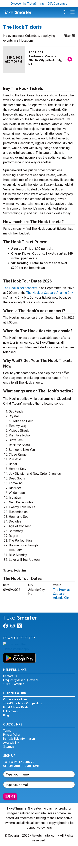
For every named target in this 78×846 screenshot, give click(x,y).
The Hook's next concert (20, 288)
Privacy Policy (11, 734)
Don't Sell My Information (19, 738)
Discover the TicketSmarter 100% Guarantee (39, 3)
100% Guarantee (13, 684)
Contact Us (10, 676)
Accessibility (11, 742)
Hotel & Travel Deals (15, 707)
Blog (6, 715)
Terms (7, 730)
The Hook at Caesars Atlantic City (49, 293)
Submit (10, 796)
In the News (10, 711)
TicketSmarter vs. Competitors (22, 703)
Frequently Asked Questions (21, 680)
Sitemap (8, 746)
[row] (39, 59)
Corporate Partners (15, 699)
